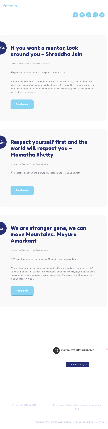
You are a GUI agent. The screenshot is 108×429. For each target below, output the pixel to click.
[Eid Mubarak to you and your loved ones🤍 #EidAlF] (88, 359)
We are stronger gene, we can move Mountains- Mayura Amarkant (48, 234)
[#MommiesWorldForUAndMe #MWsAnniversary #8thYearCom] (88, 356)
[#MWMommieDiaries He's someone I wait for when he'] (65, 356)
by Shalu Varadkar (41, 63)
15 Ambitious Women (20, 63)
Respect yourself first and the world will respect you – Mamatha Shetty (49, 148)
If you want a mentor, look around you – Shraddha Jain (46, 51)
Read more (22, 104)
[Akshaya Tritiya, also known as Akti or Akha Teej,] (65, 359)
